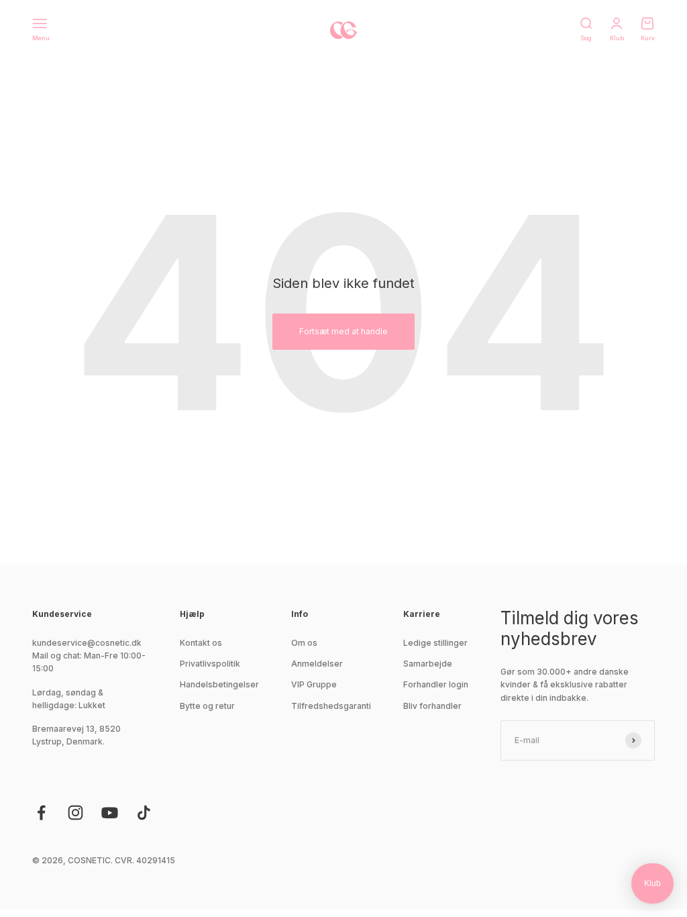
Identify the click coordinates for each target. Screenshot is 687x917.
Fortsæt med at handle (343, 331)
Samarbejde (427, 664)
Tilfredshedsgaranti (331, 706)
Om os (304, 643)
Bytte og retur (207, 706)
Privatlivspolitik (210, 664)
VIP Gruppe (314, 684)
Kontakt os (201, 643)
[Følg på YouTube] (110, 813)
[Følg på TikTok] (144, 813)
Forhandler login (435, 684)
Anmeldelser (317, 664)
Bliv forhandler (432, 706)
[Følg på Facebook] (41, 813)
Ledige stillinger (435, 643)
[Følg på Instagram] (75, 813)
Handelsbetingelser (219, 684)
